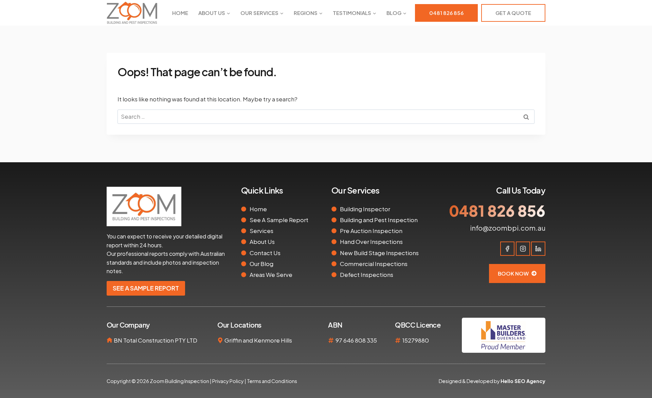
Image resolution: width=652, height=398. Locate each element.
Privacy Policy (228, 381)
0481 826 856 (446, 13)
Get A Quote (513, 13)
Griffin (233, 340)
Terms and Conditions (271, 381)
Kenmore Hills (273, 340)
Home (180, 13)
